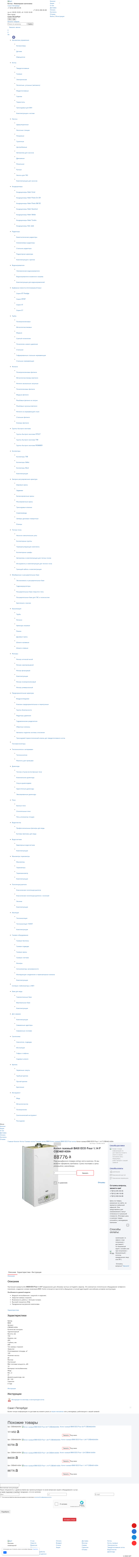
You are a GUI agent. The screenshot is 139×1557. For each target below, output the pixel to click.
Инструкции (36, 1272)
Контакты (53, 12)
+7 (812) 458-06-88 (40, 10)
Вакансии (33, 1545)
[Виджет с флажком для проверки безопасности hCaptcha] (69, 1504)
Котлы (109, 1541)
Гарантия (85, 1547)
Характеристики (24, 1272)
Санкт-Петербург (14, 6)
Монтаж (84, 1543)
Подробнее (35, 1549)
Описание (12, 1272)
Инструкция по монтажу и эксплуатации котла (27, 1399)
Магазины (33, 1547)
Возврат (59, 1543)
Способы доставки (117, 1145)
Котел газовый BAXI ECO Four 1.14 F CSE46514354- (80, 1465)
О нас (2, 1130)
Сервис (84, 1545)
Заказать (85, 1173)
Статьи (58, 1545)
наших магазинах (57, 1411)
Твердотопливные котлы (116, 1547)
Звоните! (126, 1266)
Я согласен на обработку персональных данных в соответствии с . (27, 1497)
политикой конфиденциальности (43, 1497)
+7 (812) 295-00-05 (14, 8)
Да (14, 19)
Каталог (3, 1126)
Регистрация (59, 16)
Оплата (52, 10)
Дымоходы (111, 1552)
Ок (5, 1552)
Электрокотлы (112, 1545)
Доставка (53, 7)
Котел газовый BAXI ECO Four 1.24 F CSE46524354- (80, 1439)
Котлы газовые (112, 1543)
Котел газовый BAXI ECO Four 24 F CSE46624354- (78, 1426)
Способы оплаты (116, 1168)
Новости (33, 1543)
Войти (52, 16)
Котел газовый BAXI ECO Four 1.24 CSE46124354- (78, 1452)
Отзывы (52, 14)
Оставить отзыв (69, 1519)
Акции (2, 1128)
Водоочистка (111, 1549)
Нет (9, 19)
